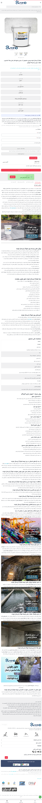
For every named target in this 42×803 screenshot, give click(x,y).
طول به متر (39, 132)
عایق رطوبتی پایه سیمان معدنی (21, 68)
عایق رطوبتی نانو (13, 68)
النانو (40, 10)
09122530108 (14, 728)
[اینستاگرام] (40, 752)
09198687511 (9, 728)
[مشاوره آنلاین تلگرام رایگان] (38, 752)
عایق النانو (3, 120)
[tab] (38, 182)
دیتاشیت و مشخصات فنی (30, 182)
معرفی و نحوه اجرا (37, 182)
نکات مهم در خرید (13, 182)
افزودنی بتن (28, 68)
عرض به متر (39, 137)
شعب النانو (12, 177)
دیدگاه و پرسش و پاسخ (21, 182)
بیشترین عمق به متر (37, 142)
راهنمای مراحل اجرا (21, 170)
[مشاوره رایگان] (33, 752)
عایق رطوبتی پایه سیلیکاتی (35, 10)
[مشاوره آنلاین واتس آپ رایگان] (35, 752)
